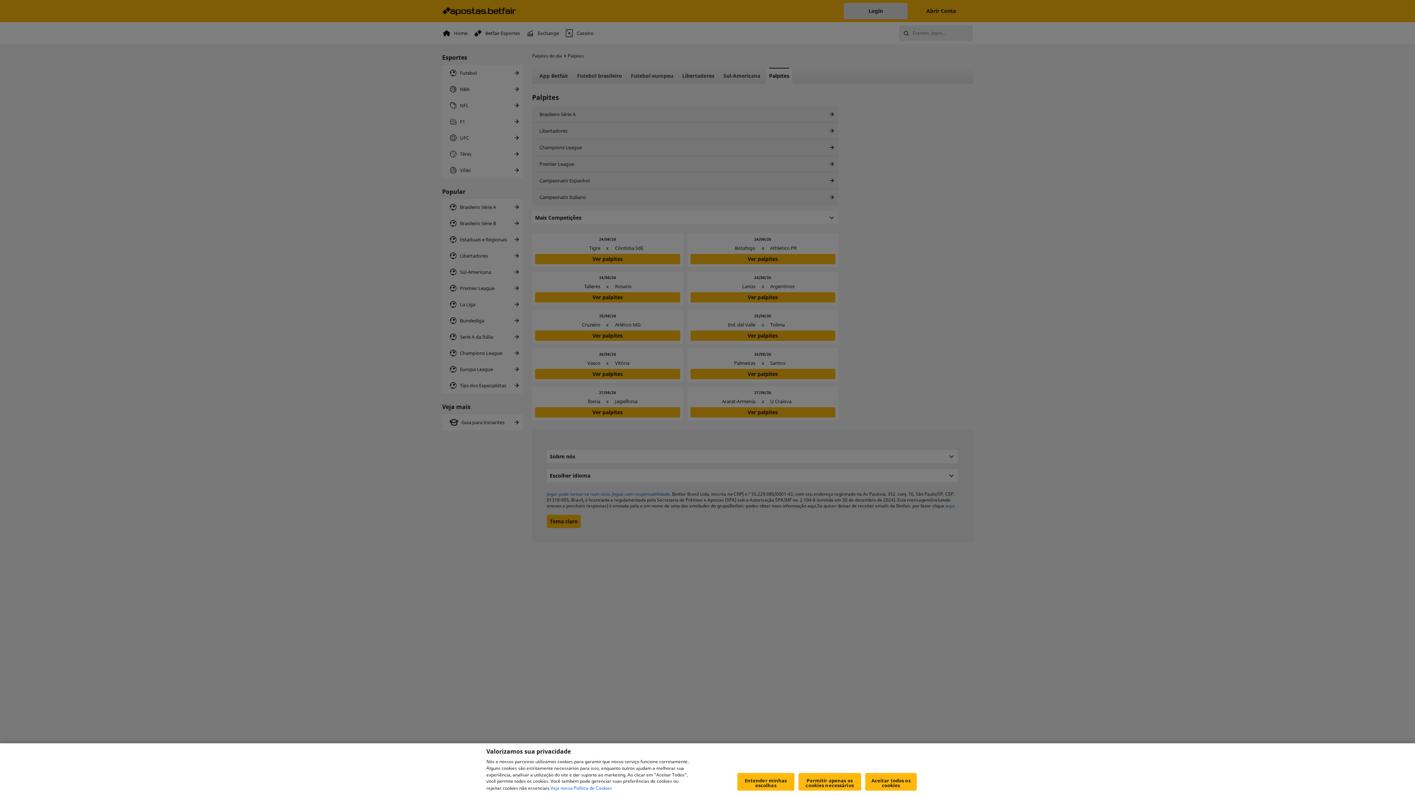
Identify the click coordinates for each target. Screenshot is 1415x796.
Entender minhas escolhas (766, 783)
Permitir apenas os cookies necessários (829, 783)
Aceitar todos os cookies (891, 783)
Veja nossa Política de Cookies (581, 788)
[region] (707, 769)
